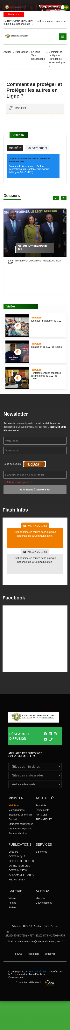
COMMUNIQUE (17, 856)
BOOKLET (20, 108)
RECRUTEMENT (18, 879)
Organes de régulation (20, 828)
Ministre (14, 805)
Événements (42, 810)
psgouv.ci (50, 954)
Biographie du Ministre (20, 814)
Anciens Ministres (18, 833)
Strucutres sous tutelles (21, 824)
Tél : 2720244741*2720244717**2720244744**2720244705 (35, 933)
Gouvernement (44, 902)
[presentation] (56, 198)
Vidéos (12, 898)
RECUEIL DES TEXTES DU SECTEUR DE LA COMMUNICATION (21, 866)
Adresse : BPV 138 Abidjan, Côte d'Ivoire (34, 926)
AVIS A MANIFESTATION (21, 875)
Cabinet (13, 819)
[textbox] (35, 766)
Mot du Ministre (17, 810)
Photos (12, 902)
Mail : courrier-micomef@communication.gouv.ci (35, 941)
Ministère (41, 898)
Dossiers (13, 851)
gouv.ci (19, 954)
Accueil (7, 52)
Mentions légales (38, 971)
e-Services (41, 851)
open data (33, 954)
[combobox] (35, 766)
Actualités (41, 805)
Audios (12, 907)
